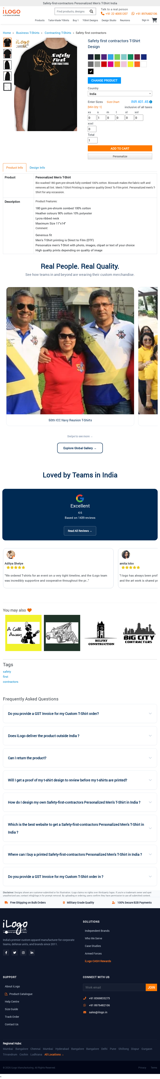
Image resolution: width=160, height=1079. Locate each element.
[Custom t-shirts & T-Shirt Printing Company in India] (11, 12)
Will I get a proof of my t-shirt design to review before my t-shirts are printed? (67, 780)
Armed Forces (93, 953)
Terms (154, 1067)
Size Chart (113, 102)
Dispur (135, 1049)
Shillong (123, 1049)
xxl (137, 112)
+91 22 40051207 (116, 14)
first (5, 676)
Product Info (14, 167)
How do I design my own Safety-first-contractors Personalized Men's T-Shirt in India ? (74, 802)
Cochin (24, 1054)
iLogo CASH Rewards (98, 961)
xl (126, 112)
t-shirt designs (90, 20)
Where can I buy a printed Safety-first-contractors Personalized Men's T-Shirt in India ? (75, 854)
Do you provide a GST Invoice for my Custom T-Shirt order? (53, 713)
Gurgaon (146, 1049)
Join (151, 987)
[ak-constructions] (60, 633)
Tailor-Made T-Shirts (58, 20)
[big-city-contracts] (137, 633)
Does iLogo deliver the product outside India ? (43, 736)
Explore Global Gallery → (80, 448)
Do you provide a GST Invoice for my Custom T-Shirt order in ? (55, 876)
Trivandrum (10, 1054)
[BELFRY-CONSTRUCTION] (99, 633)
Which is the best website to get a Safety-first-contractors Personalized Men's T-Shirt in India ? (76, 828)
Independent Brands (97, 931)
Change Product (104, 80)
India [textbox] (93, 94)
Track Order (12, 1017)
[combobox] (120, 93)
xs (89, 112)
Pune (113, 1049)
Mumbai (8, 1049)
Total (91, 135)
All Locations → (54, 1054)
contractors (10, 682)
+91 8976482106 (146, 14)
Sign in (145, 20)
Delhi (104, 1049)
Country (93, 88)
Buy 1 (76, 20)
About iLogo (12, 986)
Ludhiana (36, 1054)
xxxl (90, 123)
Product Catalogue (20, 994)
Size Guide (11, 1009)
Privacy (142, 1067)
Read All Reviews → (80, 531)
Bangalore (21, 1049)
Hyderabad (62, 1049)
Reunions (125, 20)
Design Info (37, 167)
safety (7, 671)
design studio (109, 20)
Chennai (35, 1049)
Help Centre (12, 1001)
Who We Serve (93, 938)
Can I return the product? (27, 758)
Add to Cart (120, 148)
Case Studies (93, 946)
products (39, 20)
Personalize (120, 156)
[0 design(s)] (154, 20)
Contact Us (11, 1024)
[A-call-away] (21, 633)
